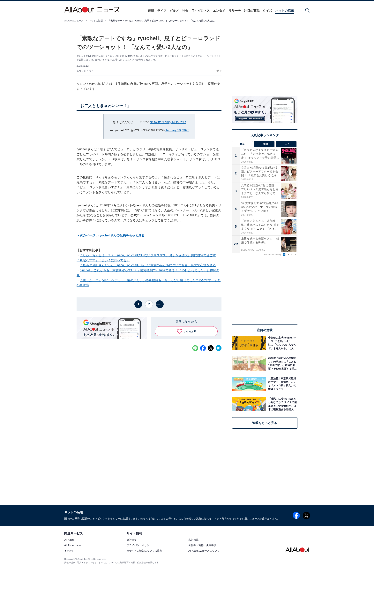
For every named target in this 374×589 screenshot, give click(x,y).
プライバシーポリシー (139, 545)
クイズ (267, 10)
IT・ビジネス (200, 10)
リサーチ (234, 10)
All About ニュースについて (204, 551)
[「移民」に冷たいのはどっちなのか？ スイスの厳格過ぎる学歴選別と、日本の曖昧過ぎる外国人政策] (281, 404)
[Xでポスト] (211, 348)
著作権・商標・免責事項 (202, 545)
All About (69, 540)
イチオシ (69, 551)
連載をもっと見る (264, 423)
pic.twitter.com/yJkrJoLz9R (167, 122)
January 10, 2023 (177, 130)
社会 (185, 10)
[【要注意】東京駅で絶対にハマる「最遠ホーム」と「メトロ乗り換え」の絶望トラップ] (281, 384)
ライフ (162, 10)
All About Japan (73, 545)
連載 (151, 10)
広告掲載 (193, 540)
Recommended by (273, 254)
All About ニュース (74, 20)
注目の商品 (252, 10)
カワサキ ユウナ (85, 71)
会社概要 (132, 540)
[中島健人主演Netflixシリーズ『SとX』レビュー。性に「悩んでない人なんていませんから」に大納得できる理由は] (281, 343)
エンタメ (219, 10)
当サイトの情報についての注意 (144, 551)
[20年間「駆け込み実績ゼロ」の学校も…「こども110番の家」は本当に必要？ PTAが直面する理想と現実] (281, 363)
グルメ (174, 10)
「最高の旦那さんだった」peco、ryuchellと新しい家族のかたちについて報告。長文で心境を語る (148, 265)
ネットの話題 (284, 10)
